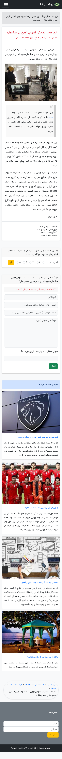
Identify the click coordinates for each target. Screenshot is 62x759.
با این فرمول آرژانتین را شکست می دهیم (41, 507)
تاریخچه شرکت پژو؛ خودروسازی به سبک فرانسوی (38, 437)
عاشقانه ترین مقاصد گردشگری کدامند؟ (42, 657)
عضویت (53, 735)
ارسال (53, 366)
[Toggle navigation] (6, 4)
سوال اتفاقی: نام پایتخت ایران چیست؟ (39, 351)
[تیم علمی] (49, 4)
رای (11, 262)
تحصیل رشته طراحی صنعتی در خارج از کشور (40, 582)
